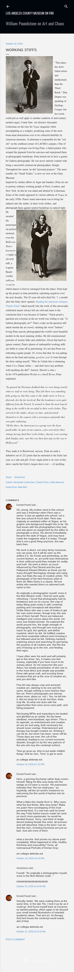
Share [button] (9, 477)
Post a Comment (15, 939)
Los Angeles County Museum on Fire (30, 13)
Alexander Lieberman (24, 482)
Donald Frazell (24, 505)
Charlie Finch (42, 482)
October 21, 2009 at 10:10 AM (31, 931)
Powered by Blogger (40, 960)
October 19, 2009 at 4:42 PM (30, 858)
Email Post (19, 477)
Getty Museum (57, 482)
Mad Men (22, 487)
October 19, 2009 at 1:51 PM (30, 764)
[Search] (66, 5)
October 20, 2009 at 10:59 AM (31, 886)
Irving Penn (11, 487)
